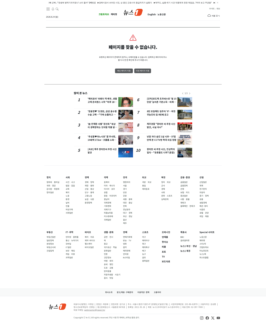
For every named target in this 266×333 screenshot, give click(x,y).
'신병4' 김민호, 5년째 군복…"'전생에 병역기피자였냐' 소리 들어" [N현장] (59, 2)
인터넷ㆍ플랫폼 (72, 237)
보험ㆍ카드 (185, 192)
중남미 (106, 199)
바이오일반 (89, 247)
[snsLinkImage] (201, 317)
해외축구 (145, 247)
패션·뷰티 (204, 206)
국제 (106, 177)
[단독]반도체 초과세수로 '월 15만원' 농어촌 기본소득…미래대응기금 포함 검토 (161, 102)
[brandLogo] (133, 12)
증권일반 (184, 196)
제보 (218, 8)
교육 (67, 189)
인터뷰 (125, 254)
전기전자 (203, 189)
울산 (125, 220)
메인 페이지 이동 (124, 71)
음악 (125, 247)
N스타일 (126, 257)
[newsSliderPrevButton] (182, 93)
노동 (67, 196)
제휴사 (183, 232)
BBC (182, 237)
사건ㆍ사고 (70, 182)
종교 (106, 244)
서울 (125, 185)
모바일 (68, 244)
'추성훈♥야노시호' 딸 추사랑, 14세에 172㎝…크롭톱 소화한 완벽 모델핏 (102, 140)
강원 (125, 196)
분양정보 (50, 244)
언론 (106, 254)
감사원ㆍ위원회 (53, 189)
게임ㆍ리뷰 (70, 254)
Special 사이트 (207, 232)
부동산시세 (51, 247)
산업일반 (203, 182)
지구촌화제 (108, 216)
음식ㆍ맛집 (108, 278)
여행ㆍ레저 (108, 261)
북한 (163, 177)
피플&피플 (108, 213)
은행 (182, 189)
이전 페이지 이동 (142, 71)
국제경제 (107, 203)
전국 (125, 177)
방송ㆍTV (127, 240)
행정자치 (126, 182)
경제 (87, 177)
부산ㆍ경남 (127, 216)
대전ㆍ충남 (127, 203)
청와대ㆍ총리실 (53, 182)
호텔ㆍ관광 (204, 213)
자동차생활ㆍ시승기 (112, 274)
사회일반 (69, 213)
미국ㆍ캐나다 (109, 185)
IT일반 (68, 247)
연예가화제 (127, 237)
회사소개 (108, 292)
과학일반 (69, 257)
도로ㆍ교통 (108, 268)
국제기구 (107, 209)
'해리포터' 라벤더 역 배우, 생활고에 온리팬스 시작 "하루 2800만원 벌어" (102, 102)
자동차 (202, 192)
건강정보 (107, 257)
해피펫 (114, 14)
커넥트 (212, 8)
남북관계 (164, 199)
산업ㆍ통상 (89, 189)
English (152, 14)
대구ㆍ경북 (127, 213)
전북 (125, 206)
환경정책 (88, 203)
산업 (202, 177)
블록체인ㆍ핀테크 (187, 206)
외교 (144, 177)
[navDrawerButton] (48, 9)
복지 (67, 192)
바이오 (88, 232)
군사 (163, 185)
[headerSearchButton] (57, 9)
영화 (125, 244)
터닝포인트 (204, 251)
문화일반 (107, 251)
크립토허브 (104, 14)
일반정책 (50, 240)
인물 (67, 206)
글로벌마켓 (184, 240)
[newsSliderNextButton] (189, 93)
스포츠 (145, 232)
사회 (68, 177)
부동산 (50, 232)
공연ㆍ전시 (108, 237)
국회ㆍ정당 (51, 185)
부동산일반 (51, 237)
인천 (125, 192)
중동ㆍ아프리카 (110, 196)
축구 (144, 244)
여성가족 (69, 209)
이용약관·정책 (143, 292)
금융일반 (184, 182)
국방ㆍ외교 (146, 182)
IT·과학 (69, 232)
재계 (201, 185)
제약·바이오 (90, 240)
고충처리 (157, 292)
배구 (144, 251)
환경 (67, 199)
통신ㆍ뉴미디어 (72, 240)
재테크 (183, 203)
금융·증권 (185, 177)
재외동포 (145, 189)
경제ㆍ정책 (89, 182)
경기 (125, 189)
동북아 (106, 182)
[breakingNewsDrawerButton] (53, 9)
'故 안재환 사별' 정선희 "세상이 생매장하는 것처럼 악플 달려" (102, 127)
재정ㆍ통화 (89, 185)
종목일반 (145, 261)
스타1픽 (203, 244)
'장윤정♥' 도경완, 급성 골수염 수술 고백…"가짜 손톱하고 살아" (102, 115)
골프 (144, 257)
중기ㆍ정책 (204, 196)
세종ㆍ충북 (127, 199)
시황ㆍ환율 (185, 199)
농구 (144, 254)
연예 (125, 232)
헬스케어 (88, 244)
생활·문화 (108, 232)
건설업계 (50, 251)
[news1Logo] (57, 306)
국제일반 (107, 220)
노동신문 (162, 14)
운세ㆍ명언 (108, 264)
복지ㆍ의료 (89, 237)
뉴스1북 (203, 254)
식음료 (202, 209)
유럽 (106, 192)
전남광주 (126, 209)
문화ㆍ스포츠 (166, 196)
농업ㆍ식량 (89, 199)
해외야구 (145, 240)
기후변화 (107, 206)
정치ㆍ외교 (165, 182)
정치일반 (50, 192)
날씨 (67, 203)
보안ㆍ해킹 (70, 251)
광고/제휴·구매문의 (125, 292)
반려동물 (107, 271)
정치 (49, 177)
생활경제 (203, 203)
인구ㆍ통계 (89, 192)
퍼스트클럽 (204, 257)
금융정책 (184, 185)
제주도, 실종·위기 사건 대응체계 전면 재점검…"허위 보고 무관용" (178, 2)
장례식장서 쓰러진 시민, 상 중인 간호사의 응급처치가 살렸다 (120, 2)
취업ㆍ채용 (204, 216)
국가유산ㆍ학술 (110, 247)
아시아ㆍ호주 (109, 189)
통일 (144, 185)
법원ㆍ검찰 (70, 185)
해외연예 (126, 251)
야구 (144, 237)
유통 (201, 199)
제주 (125, 223)
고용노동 (88, 196)
